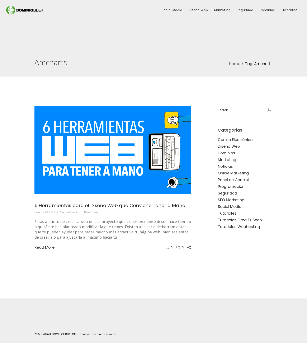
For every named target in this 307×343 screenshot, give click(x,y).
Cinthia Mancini (69, 212)
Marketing (222, 10)
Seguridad (245, 10)
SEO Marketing (231, 199)
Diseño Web (198, 10)
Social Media (172, 10)
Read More (44, 247)
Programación (231, 186)
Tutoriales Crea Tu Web (240, 220)
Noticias (225, 166)
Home (234, 63)
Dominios (267, 10)
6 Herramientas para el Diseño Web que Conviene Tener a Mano (109, 205)
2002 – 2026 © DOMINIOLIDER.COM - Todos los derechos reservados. (75, 334)
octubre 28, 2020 (44, 212)
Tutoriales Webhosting (239, 226)
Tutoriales (289, 10)
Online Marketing (233, 173)
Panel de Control (233, 179)
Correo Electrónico (235, 139)
